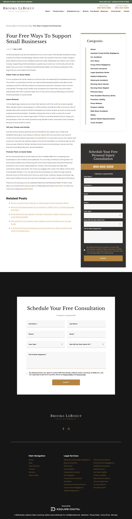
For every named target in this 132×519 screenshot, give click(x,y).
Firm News (95, 61)
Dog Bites (67, 481)
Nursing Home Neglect (100, 88)
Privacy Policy (96, 253)
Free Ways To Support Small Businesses (47, 26)
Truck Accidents (99, 484)
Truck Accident (97, 123)
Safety (93, 115)
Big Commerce (64, 107)
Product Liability (97, 107)
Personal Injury (97, 92)
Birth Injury (68, 466)
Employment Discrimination (75, 484)
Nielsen (38, 135)
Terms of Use (108, 253)
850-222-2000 (122, 8)
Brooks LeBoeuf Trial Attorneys (16, 26)
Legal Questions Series (100, 72)
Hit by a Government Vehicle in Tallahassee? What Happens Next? (40, 203)
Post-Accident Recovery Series (103, 96)
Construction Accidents (73, 478)
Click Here (58, 186)
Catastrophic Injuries (72, 472)
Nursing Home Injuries (100, 84)
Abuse (93, 49)
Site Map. (114, 515)
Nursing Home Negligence (103, 463)
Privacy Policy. (95, 515)
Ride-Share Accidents (99, 111)
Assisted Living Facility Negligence (105, 53)
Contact (32, 469)
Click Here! (28, 189)
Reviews (32, 472)
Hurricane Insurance (99, 69)
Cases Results (34, 466)
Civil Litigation (69, 475)
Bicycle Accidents (70, 463)
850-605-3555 (104, 8)
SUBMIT (103, 258)
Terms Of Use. (105, 515)
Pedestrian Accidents (101, 466)
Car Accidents (96, 57)
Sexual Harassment (100, 481)
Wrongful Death (99, 488)
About (31, 460)
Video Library (34, 475)
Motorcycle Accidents (99, 80)
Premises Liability (98, 99)
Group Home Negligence (100, 65)
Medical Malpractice (99, 76)
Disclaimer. (85, 515)
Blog (30, 26)
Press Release (96, 103)
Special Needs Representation (103, 119)
